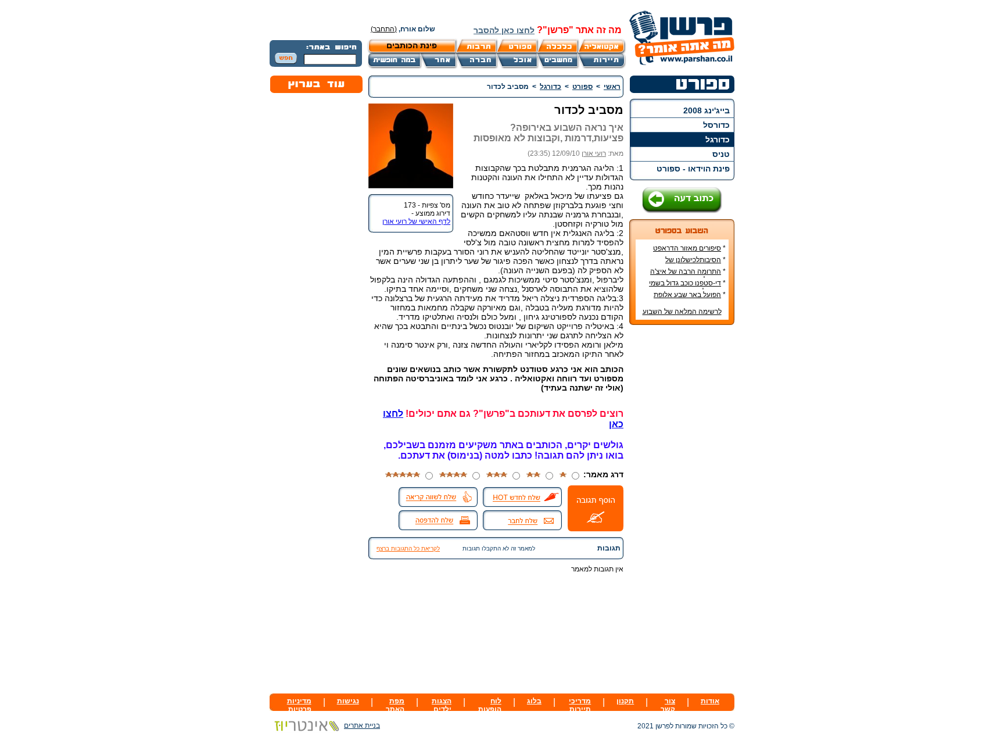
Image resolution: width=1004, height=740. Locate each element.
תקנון (625, 701)
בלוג (534, 701)
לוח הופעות (489, 705)
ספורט (582, 87)
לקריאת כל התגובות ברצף (408, 548)
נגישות (348, 701)
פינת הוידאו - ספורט (693, 168)
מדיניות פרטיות (299, 705)
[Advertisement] (682, 507)
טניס (721, 154)
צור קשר (668, 705)
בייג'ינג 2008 (706, 110)
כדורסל (716, 125)
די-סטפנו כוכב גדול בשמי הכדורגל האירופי (687, 287)
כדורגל (717, 139)
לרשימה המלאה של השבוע (682, 312)
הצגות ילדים (441, 705)
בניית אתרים (362, 725)
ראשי (612, 87)
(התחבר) (384, 29)
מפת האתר (395, 705)
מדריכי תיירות (580, 705)
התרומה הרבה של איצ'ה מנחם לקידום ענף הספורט (688, 275)
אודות (710, 701)
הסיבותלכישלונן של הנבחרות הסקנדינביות (693, 264)
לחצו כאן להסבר (504, 30)
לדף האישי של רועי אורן (416, 221)
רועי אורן (594, 153)
